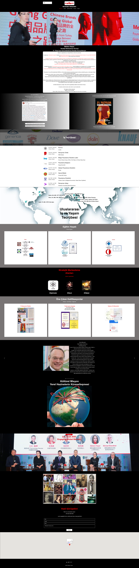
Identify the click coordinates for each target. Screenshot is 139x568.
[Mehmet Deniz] (73, 378)
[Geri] (4, 358)
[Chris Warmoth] (65, 378)
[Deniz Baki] (72, 378)
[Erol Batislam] (66, 378)
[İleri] (134, 358)
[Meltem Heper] (66, 562)
